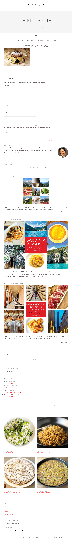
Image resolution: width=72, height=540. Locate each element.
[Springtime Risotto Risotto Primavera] (19, 433)
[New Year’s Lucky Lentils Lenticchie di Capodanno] (52, 433)
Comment (7, 85)
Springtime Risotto (9, 452)
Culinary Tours (8, 517)
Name (6, 105)
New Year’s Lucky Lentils (44, 452)
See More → (64, 212)
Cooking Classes (8, 514)
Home (5, 506)
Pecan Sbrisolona (12, 492)
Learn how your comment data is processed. (40, 140)
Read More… (17, 152)
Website (6, 119)
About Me (6, 508)
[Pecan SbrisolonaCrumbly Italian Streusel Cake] (19, 473)
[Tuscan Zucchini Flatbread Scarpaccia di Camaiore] (52, 473)
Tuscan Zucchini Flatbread (44, 492)
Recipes (6, 511)
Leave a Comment (51, 40)
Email (6, 112)
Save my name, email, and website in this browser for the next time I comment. (27, 127)
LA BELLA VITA (36, 20)
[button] (17, 57)
